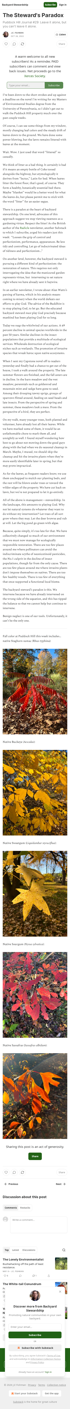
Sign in (63, 4)
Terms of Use (53, 1355)
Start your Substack (26, 1393)
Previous (13, 1184)
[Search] (63, 1250)
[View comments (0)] (14, 44)
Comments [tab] (11, 1207)
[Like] (6, 44)
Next (59, 1184)
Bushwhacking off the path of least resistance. (23, 1265)
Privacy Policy (37, 1362)
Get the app (52, 1393)
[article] (35, 1267)
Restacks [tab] (25, 1207)
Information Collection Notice (46, 1358)
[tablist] (17, 1207)
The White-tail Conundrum (22, 1284)
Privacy (32, 1385)
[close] (60, 1291)
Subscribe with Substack (37, 1347)
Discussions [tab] (28, 1250)
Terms (41, 1385)
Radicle (24, 228)
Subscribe (50, 4)
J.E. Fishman (17, 33)
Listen (62, 34)
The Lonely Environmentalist (23, 1259)
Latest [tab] (15, 1250)
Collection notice (56, 1385)
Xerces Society (34, 76)
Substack (18, 1401)
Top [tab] (7, 1250)
